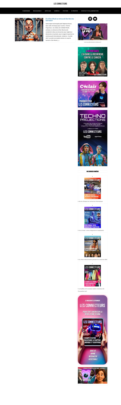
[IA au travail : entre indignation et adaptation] (92, 216)
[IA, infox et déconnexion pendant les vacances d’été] (92, 245)
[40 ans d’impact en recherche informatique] (92, 187)
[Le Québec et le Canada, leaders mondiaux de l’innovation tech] (92, 274)
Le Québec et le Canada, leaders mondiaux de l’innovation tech (91, 290)
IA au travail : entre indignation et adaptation (91, 230)
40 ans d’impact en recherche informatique (91, 201)
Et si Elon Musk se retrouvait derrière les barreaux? (60, 19)
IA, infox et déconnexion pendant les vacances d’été (93, 259)
